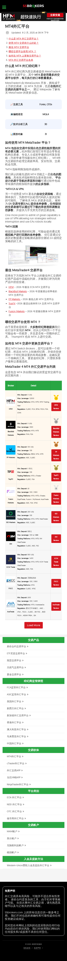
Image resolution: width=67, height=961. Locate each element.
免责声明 (37, 948)
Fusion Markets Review (56, 498)
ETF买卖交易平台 (16, 653)
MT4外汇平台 (14, 756)
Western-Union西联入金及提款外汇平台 (28, 865)
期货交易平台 (14, 660)
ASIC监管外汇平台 (16, 694)
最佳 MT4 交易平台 (19, 47)
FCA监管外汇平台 (16, 687)
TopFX (12, 303)
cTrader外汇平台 (15, 763)
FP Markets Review (56, 455)
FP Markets (15, 299)
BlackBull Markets (18, 291)
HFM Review (56, 407)
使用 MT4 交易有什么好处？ (24, 42)
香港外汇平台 (14, 722)
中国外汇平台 (14, 743)
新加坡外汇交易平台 (18, 715)
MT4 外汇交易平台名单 (21, 59)
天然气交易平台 (15, 667)
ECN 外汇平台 (14, 797)
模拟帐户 (11, 852)
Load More (33, 625)
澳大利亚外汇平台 (16, 729)
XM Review (56, 538)
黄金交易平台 (14, 674)
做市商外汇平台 (15, 818)
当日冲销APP (13, 777)
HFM (11, 287)
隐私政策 (27, 948)
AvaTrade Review (56, 606)
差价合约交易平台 (16, 646)
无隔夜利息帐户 (15, 845)
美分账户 (11, 838)
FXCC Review (56, 583)
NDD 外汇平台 (14, 804)
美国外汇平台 (14, 701)
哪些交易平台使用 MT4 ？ (22, 51)
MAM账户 (12, 831)
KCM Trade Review (56, 561)
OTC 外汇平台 (14, 811)
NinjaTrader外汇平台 (18, 784)
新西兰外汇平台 (15, 708)
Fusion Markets (17, 311)
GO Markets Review (56, 517)
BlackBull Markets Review (56, 431)
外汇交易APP (13, 770)
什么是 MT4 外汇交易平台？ (24, 38)
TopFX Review (56, 477)
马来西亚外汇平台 (16, 736)
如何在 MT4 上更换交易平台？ (25, 55)
